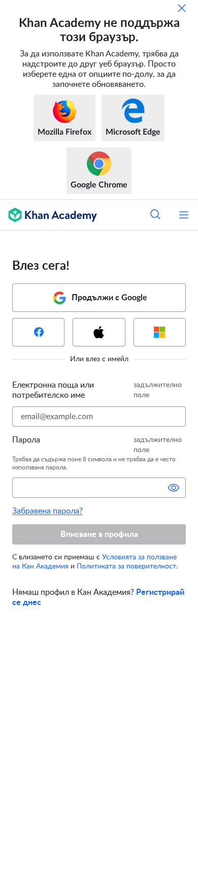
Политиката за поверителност (126, 566)
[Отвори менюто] (184, 215)
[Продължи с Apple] (99, 332)
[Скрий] (182, 8)
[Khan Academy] (48, 215)
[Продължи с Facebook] (38, 332)
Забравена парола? (47, 511)
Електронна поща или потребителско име (53, 390)
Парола (26, 440)
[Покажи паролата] (174, 488)
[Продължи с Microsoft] (160, 332)
